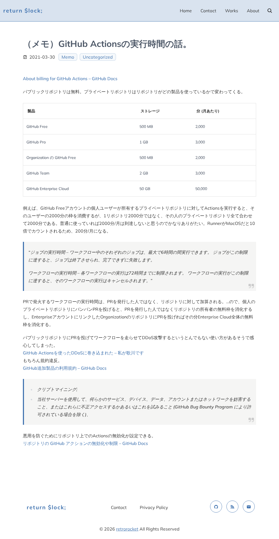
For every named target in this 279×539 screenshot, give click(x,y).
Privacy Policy (154, 507)
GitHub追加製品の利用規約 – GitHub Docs (65, 368)
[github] (216, 507)
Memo (68, 57)
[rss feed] (232, 507)
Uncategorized (98, 57)
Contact (208, 10)
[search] (270, 11)
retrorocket (127, 529)
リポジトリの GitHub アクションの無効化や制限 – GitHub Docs (85, 443)
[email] (249, 507)
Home (186, 10)
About (253, 10)
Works (231, 10)
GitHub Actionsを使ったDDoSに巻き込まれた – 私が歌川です (83, 353)
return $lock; (23, 10)
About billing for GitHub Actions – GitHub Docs (70, 78)
